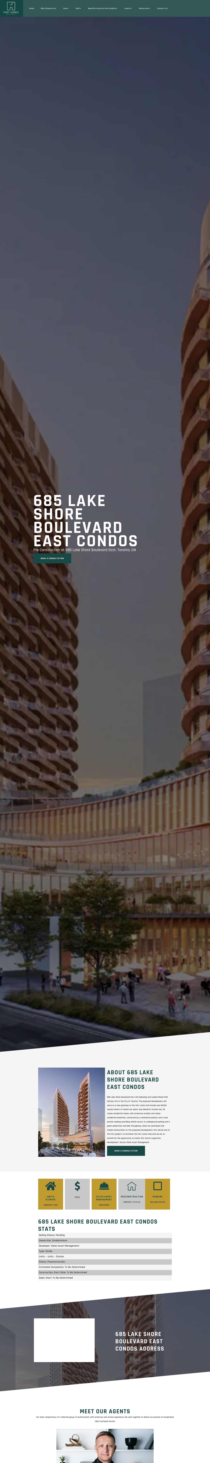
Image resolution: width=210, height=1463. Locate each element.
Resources (143, 8)
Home (31, 8)
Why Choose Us (48, 8)
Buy (65, 8)
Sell (77, 8)
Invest (127, 8)
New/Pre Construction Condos (102, 8)
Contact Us (162, 8)
